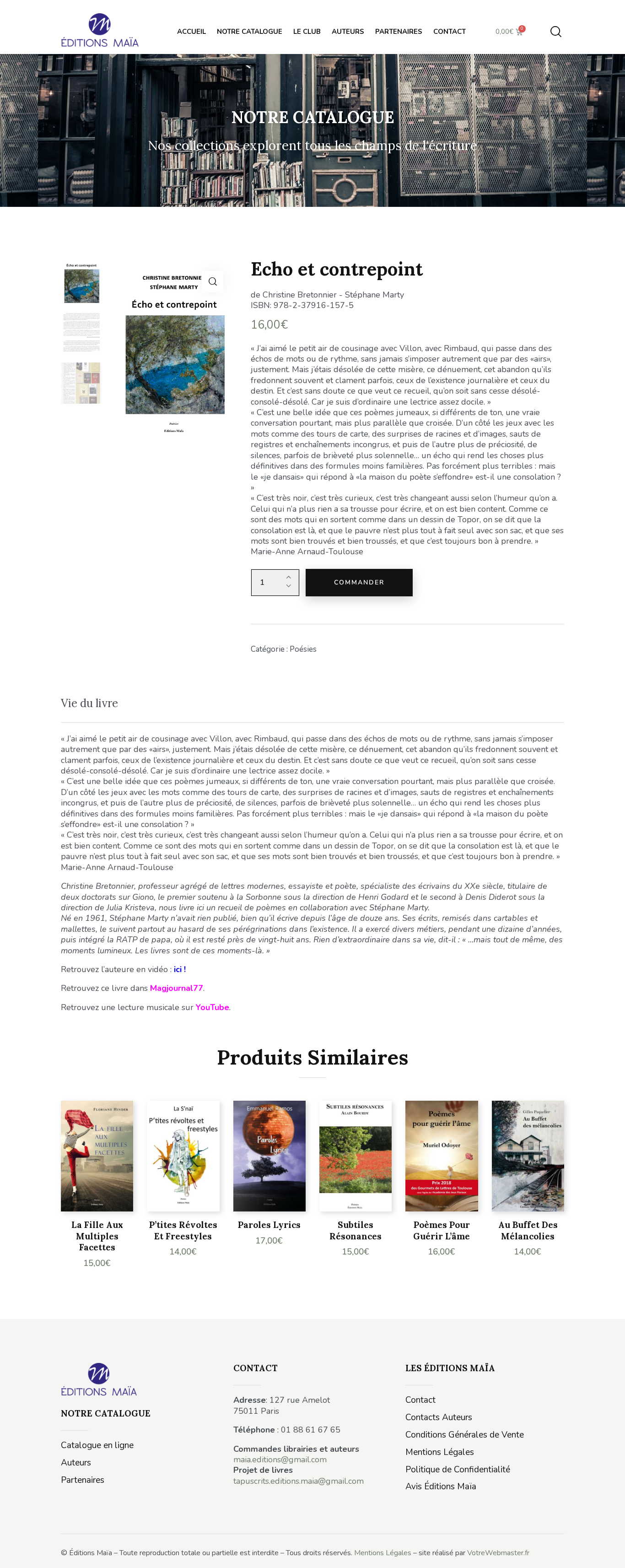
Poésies (303, 649)
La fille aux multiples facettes (97, 1236)
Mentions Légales (382, 1553)
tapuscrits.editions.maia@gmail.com (298, 1481)
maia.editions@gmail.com (280, 1459)
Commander (359, 582)
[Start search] (556, 32)
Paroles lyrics (269, 1224)
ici (178, 969)
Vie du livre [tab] (89, 703)
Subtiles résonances (355, 1230)
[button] (212, 281)
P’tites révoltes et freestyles (183, 1230)
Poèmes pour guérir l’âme (441, 1230)
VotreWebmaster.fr (498, 1553)
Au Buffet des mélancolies (528, 1230)
